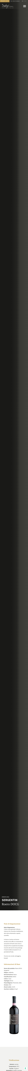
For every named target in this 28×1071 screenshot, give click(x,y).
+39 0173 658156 (16, 1)
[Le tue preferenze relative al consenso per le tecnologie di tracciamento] (25, 1068)
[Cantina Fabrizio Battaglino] (8, 8)
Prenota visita (5, 1)
